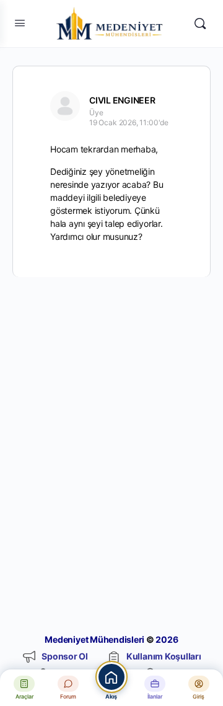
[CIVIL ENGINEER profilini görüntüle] (65, 106)
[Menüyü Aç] (19, 22)
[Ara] (200, 23)
